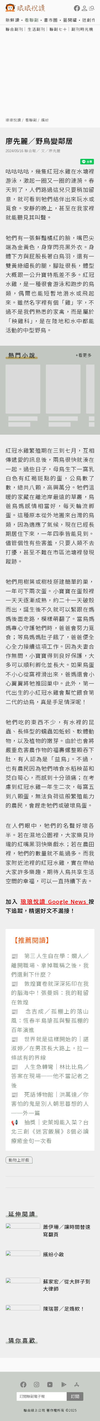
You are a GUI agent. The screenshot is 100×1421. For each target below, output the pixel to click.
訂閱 (75, 1396)
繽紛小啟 (53, 1254)
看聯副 (32, 20)
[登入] (84, 8)
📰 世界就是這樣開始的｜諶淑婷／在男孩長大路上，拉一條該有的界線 (50, 1048)
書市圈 (51, 20)
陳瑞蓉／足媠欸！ (64, 1308)
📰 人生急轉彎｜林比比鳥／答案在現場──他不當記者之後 (50, 1076)
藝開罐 (70, 20)
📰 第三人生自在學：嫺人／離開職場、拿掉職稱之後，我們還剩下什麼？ (50, 965)
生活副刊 (36, 29)
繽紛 (45, 120)
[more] (83, 355)
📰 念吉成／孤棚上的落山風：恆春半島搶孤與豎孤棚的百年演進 (50, 1020)
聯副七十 (58, 29)
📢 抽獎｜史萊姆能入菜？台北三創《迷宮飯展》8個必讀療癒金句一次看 (50, 1131)
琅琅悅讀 (13, 120)
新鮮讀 (13, 20)
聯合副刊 (14, 29)
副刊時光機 (82, 29)
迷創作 (89, 20)
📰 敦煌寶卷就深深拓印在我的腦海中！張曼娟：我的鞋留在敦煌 (50, 992)
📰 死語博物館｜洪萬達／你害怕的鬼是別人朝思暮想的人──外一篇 (50, 1103)
